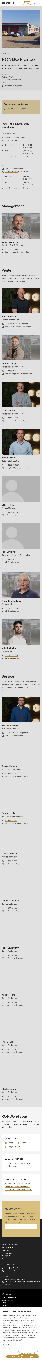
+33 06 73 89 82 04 (12, 465)
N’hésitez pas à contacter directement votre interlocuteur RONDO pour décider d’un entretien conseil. (18, 1186)
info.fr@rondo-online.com (15, 137)
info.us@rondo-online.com (14, 1268)
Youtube (24, 1143)
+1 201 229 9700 (10, 1270)
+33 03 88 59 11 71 (11, 559)
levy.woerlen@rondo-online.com (17, 421)
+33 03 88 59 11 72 (11, 512)
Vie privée (6, 1348)
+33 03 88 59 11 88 (11, 608)
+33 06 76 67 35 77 (12, 249)
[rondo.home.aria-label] (8, 3)
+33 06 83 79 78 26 (12, 324)
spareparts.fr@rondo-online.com (17, 776)
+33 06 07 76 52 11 (11, 418)
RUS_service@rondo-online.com (16, 1279)
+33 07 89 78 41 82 (11, 371)
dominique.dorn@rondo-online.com (18, 252)
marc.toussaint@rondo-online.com (18, 327)
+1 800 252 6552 (10, 1281)
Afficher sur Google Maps (14, 86)
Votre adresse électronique (14, 1223)
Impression (7, 1344)
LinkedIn (11, 1143)
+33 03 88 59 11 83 (12, 733)
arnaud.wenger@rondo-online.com (18, 374)
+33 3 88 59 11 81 (11, 773)
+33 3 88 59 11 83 (11, 171)
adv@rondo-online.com (14, 562)
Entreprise (6, 53)
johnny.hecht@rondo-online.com (17, 468)
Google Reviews (14, 1147)
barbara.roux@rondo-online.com (17, 515)
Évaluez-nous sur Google (16, 109)
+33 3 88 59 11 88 (11, 140)
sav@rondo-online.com (14, 169)
